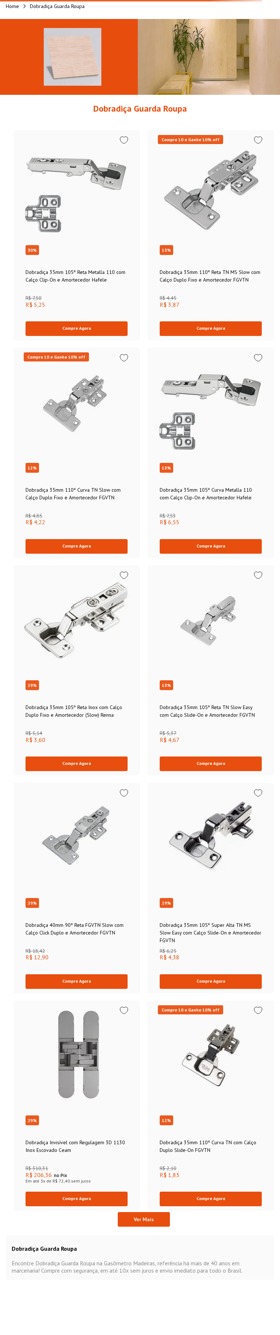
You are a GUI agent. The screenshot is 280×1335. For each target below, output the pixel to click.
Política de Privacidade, (41, 1309)
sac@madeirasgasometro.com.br (56, 1249)
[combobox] (140, 45)
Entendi (140, 1323)
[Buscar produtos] (234, 45)
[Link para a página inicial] (12, 68)
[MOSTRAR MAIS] (144, 1044)
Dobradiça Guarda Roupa (57, 68)
